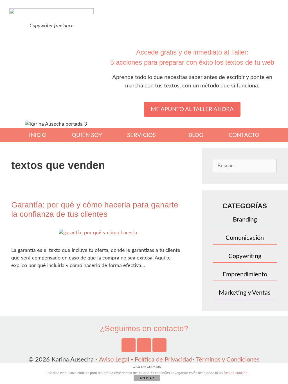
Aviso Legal (114, 359)
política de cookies (233, 373)
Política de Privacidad (163, 359)
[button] (192, 109)
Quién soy (87, 135)
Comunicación (245, 238)
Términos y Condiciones (228, 359)
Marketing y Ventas (245, 293)
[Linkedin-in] (159, 345)
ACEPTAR (147, 378)
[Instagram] (144, 345)
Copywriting (244, 256)
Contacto (244, 135)
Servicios (141, 135)
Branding (245, 219)
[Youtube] (129, 345)
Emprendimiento (244, 274)
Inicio (37, 135)
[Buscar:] (245, 165)
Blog (195, 135)
